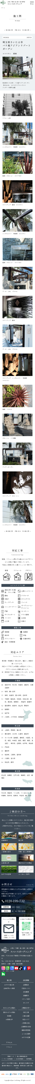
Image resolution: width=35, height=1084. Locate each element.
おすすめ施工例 (9, 985)
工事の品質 (25, 1016)
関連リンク (11, 1056)
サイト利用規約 (8, 1059)
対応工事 (26, 1012)
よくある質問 (26, 1034)
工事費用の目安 (26, 1026)
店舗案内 (26, 995)
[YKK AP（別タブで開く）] (11, 1074)
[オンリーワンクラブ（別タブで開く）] (28, 1074)
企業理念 (26, 985)
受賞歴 (9, 1016)
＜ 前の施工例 (8, 30)
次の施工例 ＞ (26, 30)
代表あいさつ (26, 988)
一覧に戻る (17, 30)
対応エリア (25, 1019)
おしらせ (26, 1003)
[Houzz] (3, 974)
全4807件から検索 (9, 988)
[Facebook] (25, 968)
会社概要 (26, 992)
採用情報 (29, 1059)
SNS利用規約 (19, 1059)
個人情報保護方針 (22, 1056)
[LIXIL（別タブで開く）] (2, 1074)
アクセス (9, 1047)
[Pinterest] (29, 968)
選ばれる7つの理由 (9, 1012)
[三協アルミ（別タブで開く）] (7, 1074)
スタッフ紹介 (26, 999)
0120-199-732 (13, 901)
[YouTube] (16, 968)
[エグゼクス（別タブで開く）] (32, 1074)
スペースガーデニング (14, 4)
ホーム (3, 7)
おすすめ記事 (26, 1037)
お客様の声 (9, 1019)
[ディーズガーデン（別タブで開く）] (24, 1074)
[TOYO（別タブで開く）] (20, 1074)
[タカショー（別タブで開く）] (15, 1074)
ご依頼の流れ (26, 1023)
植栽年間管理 (26, 1030)
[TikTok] (20, 968)
